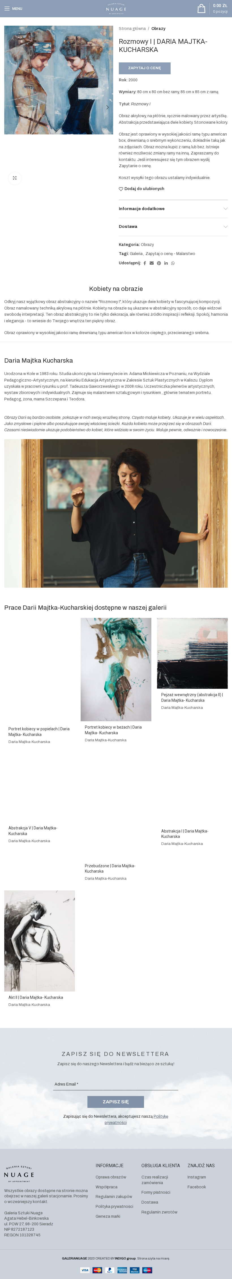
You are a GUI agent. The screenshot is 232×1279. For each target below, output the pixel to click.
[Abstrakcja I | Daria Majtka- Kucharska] (192, 789)
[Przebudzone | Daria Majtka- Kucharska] (116, 807)
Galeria (136, 254)
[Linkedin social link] (166, 263)
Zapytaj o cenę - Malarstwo (170, 254)
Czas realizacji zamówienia (154, 1180)
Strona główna (132, 29)
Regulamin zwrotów (159, 1212)
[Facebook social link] (144, 263)
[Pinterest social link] (159, 263)
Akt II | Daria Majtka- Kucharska (35, 997)
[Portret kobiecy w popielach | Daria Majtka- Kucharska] (39, 670)
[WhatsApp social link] (172, 263)
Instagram (197, 1177)
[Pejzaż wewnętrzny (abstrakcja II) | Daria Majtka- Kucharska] (192, 653)
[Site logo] (116, 8)
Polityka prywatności (114, 1206)
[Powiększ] (14, 178)
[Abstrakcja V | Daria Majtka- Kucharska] (39, 788)
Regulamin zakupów (114, 1197)
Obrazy (158, 29)
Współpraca (106, 1187)
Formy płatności (155, 1192)
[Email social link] (151, 263)
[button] (10, 107)
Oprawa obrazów (111, 1177)
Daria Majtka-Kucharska (29, 742)
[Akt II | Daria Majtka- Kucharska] (39, 941)
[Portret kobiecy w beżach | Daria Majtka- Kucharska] (116, 669)
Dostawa (149, 1202)
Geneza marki (108, 1216)
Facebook (197, 1187)
